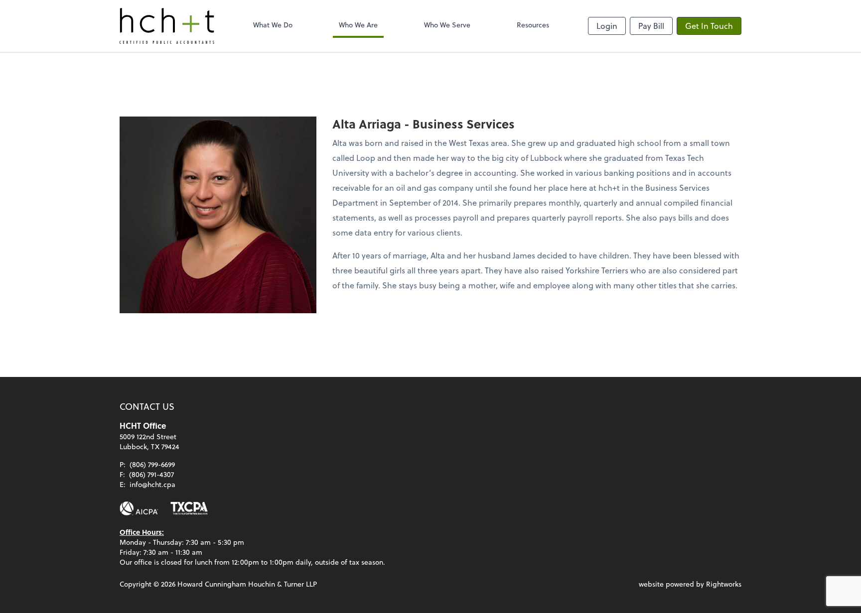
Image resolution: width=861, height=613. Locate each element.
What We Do (272, 24)
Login (606, 25)
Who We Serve (447, 24)
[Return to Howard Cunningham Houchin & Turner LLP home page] (167, 26)
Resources (533, 24)
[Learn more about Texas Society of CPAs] (189, 508)
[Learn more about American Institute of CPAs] (139, 508)
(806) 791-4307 (151, 474)
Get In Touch (709, 25)
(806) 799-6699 (152, 464)
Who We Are (358, 24)
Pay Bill (651, 25)
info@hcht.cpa (152, 484)
